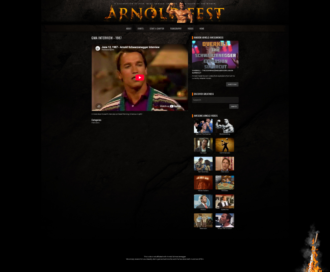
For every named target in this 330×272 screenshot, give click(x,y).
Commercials (225, 153)
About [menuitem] (128, 28)
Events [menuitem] (140, 28)
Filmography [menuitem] (176, 28)
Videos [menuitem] (190, 28)
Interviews (95, 123)
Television (203, 228)
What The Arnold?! (225, 228)
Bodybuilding (225, 134)
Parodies (224, 191)
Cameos (203, 153)
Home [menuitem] (202, 28)
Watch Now (232, 84)
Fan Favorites (203, 172)
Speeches (225, 209)
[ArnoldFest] (165, 11)
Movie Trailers (203, 191)
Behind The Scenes (203, 134)
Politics (203, 209)
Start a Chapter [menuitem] (157, 28)
